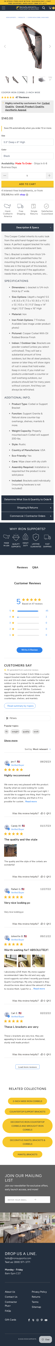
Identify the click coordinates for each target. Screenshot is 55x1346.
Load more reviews (27, 1067)
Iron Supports (30, 1339)
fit (6, 731)
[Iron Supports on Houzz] (33, 1320)
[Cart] (51, 8)
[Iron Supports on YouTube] (46, 1320)
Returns (36, 1296)
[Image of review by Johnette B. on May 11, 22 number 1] (10, 961)
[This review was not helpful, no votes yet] (47, 813)
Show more (11, 740)
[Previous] (5, 46)
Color (3, 149)
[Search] (44, 8)
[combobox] (38, 749)
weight (15, 731)
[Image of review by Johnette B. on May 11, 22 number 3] (38, 961)
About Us (10, 1291)
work (36, 731)
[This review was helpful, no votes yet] (42, 813)
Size (3, 136)
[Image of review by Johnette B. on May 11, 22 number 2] (24, 961)
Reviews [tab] (22, 567)
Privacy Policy (39, 1291)
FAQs (8, 1310)
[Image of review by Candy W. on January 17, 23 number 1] (10, 850)
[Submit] (41, 1199)
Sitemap (36, 1307)
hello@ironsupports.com (18, 1258)
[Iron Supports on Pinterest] (42, 1320)
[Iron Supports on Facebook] (29, 1320)
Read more (31, 801)
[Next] (49, 46)
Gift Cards (10, 1319)
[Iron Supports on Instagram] (37, 1320)
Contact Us (11, 1296)
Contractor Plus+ (11, 1303)
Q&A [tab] (35, 567)
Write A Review (29, 649)
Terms (35, 1301)
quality (26, 731)
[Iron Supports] (27, 8)
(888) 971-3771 (22, 1262)
